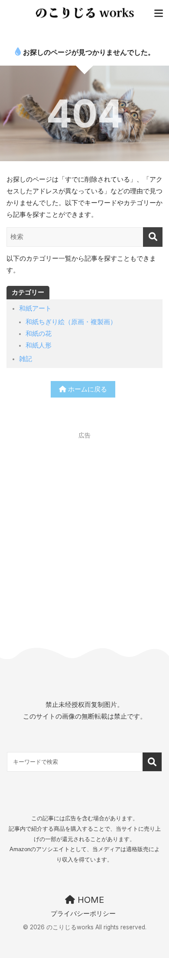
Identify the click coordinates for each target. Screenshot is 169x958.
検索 (152, 762)
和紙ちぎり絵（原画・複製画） (71, 321)
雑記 (25, 358)
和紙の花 (39, 333)
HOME (89, 900)
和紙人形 (39, 345)
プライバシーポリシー (83, 913)
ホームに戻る (86, 389)
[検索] (152, 237)
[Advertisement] (84, 528)
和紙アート (35, 308)
